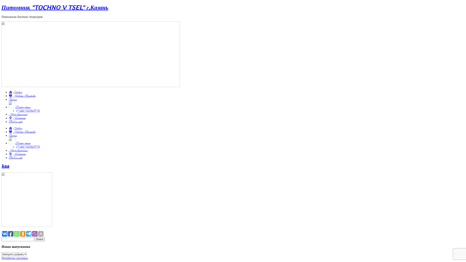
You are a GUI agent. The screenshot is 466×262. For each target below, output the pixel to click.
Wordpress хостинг (14, 258)
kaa (5, 166)
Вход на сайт (15, 122)
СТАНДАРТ (28, 111)
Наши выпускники (18, 114)
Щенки (13, 100)
